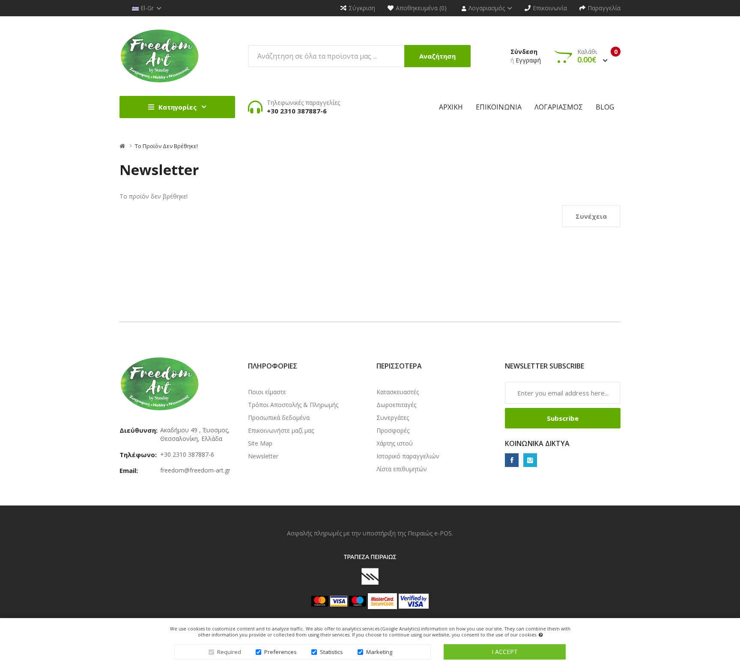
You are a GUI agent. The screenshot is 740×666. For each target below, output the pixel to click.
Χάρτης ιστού (394, 443)
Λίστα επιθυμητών (401, 469)
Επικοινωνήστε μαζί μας (281, 430)
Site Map (260, 443)
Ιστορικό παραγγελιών (407, 456)
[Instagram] (530, 460)
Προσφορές (392, 430)
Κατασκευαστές (397, 392)
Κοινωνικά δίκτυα (537, 443)
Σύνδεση (523, 52)
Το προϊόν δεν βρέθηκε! (166, 146)
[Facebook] (512, 460)
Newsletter (263, 456)
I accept (505, 652)
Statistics (331, 652)
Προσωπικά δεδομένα (279, 417)
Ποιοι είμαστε (267, 392)
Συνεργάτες (392, 417)
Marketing (379, 652)
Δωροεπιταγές (396, 405)
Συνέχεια (591, 216)
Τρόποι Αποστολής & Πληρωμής (293, 405)
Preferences (280, 652)
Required (229, 652)
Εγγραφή (528, 60)
